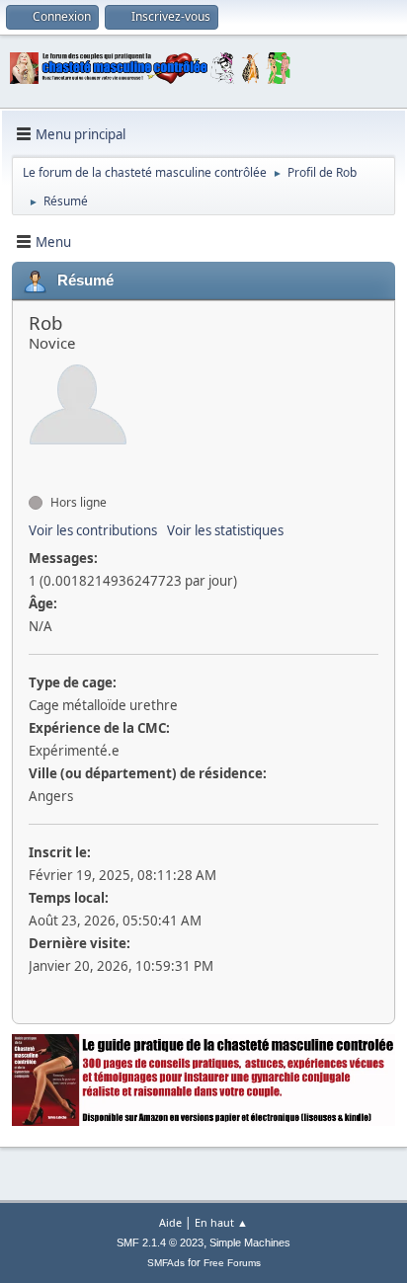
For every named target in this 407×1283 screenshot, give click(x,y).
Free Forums (232, 1262)
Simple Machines (249, 1242)
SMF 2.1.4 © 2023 (160, 1242)
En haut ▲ (221, 1222)
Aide (170, 1222)
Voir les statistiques (225, 530)
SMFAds (166, 1262)
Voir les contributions (93, 530)
